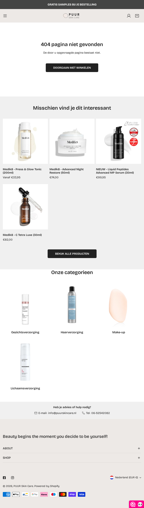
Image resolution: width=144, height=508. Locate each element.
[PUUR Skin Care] (72, 15)
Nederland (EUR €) (126, 477)
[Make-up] (118, 305)
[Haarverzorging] (72, 305)
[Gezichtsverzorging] (25, 305)
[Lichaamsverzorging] (25, 361)
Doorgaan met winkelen (72, 67)
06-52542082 (100, 413)
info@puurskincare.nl (62, 413)
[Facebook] (4, 478)
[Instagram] (12, 478)
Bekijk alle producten (72, 253)
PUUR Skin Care (23, 486)
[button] (137, 16)
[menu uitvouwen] (5, 15)
